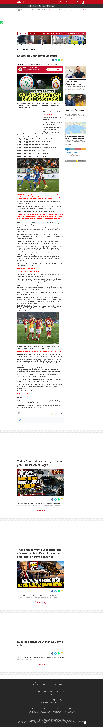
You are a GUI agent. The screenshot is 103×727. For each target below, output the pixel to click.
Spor (50, 10)
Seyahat (63, 682)
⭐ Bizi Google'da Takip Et (54, 69)
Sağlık (44, 684)
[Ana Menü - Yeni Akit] (18, 10)
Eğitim (55, 684)
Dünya (45, 10)
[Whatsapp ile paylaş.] (59, 60)
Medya (33, 684)
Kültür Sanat (62, 684)
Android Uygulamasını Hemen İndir (70, 711)
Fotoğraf (51, 694)
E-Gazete (39, 694)
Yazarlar (57, 694)
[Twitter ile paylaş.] (56, 60)
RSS (61, 702)
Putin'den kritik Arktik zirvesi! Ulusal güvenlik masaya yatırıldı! (70, 33)
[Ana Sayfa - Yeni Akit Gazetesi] (20, 2)
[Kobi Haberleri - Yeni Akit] (69, 10)
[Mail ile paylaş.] (62, 60)
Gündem (23, 10)
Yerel (49, 684)
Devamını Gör (40, 510)
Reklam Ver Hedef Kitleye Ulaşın (33, 711)
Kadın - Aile (55, 682)
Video (45, 694)
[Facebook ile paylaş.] (52, 60)
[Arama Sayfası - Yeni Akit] (84, 10)
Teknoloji (40, 10)
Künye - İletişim (53, 702)
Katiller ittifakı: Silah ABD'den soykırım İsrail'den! (44, 33)
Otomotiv (80, 682)
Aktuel (54, 10)
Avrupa (69, 684)
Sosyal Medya (44, 702)
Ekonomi (34, 10)
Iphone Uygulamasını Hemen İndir (57, 711)
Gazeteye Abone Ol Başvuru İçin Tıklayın (45, 711)
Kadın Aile (60, 10)
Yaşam (39, 684)
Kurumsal (64, 694)
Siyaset (29, 10)
